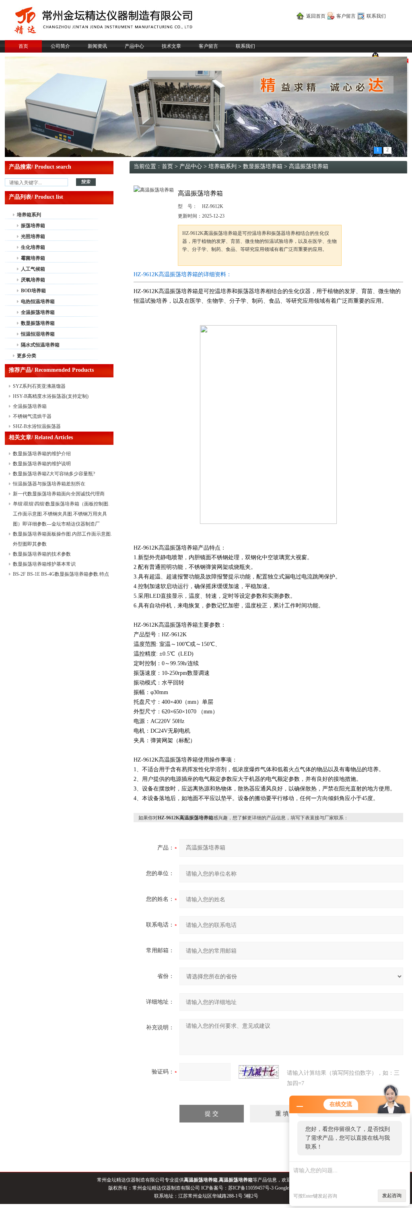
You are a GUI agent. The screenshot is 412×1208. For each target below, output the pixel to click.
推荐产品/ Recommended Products (51, 370)
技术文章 (171, 46)
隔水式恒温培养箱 (40, 345)
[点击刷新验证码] (259, 1072)
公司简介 (60, 46)
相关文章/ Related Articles (41, 437)
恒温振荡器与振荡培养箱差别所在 (49, 484)
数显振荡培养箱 (38, 323)
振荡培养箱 (33, 225)
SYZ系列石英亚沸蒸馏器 (39, 386)
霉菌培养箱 (33, 258)
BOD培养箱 (33, 290)
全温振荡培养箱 (38, 312)
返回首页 (315, 16)
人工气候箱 (33, 269)
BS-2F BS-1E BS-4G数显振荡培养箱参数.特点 (61, 574)
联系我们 (376, 16)
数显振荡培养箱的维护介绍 (42, 453)
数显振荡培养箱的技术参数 (42, 554)
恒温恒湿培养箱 (38, 334)
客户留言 (346, 16)
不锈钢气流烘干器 (32, 416)
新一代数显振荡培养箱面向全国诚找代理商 (59, 494)
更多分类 (26, 356)
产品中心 (134, 46)
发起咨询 (392, 1195)
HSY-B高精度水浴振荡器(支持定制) (51, 396)
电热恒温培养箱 (38, 301)
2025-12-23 (213, 216)
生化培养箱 (33, 247)
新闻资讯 (97, 46)
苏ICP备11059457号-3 (251, 1188)
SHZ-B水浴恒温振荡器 (37, 426)
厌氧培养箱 (33, 280)
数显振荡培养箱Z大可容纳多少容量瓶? (54, 474)
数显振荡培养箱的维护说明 (42, 463)
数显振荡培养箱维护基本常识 (44, 564)
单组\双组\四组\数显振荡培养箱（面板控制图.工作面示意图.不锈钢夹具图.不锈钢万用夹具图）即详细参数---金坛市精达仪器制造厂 (61, 514)
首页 (23, 46)
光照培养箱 (33, 236)
